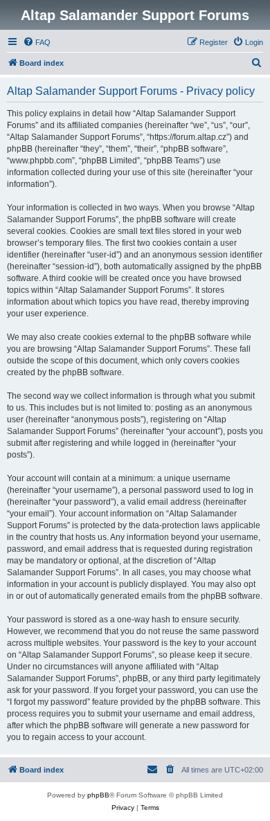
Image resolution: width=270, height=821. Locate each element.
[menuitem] (37, 42)
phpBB (98, 795)
